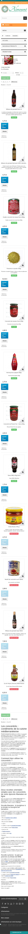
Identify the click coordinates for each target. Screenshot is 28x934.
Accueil (5, 40)
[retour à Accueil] (2, 36)
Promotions (7, 52)
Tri (1, 72)
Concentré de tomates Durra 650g (14, 321)
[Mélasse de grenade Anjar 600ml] (14, 620)
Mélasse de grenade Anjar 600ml (14, 631)
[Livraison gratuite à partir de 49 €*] (14, 0)
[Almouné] (14, 9)
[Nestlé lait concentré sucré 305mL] (14, 568)
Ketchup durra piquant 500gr (14, 372)
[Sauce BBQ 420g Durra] (14, 464)
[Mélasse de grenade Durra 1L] (14, 98)
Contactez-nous (18, 2)
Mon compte (5, 918)
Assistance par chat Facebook (16, 933)
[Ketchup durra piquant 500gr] (14, 362)
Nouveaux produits (10, 46)
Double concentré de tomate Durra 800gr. (14, 217)
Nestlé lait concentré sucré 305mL (14, 579)
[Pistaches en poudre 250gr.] (14, 258)
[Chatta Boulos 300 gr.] (14, 516)
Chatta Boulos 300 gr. (14, 526)
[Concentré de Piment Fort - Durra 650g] (14, 413)
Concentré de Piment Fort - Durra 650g (14, 424)
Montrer (17, 72)
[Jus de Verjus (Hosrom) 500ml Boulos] (14, 673)
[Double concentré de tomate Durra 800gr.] (14, 206)
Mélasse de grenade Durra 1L (14, 109)
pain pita (24, 785)
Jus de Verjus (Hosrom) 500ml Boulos (14, 683)
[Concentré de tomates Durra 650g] (14, 310)
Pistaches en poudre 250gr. (14, 268)
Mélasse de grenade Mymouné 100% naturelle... (14, 163)
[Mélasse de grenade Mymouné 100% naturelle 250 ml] (14, 152)
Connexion (24, 2)
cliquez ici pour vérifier (17, 925)
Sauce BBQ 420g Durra (14, 475)
